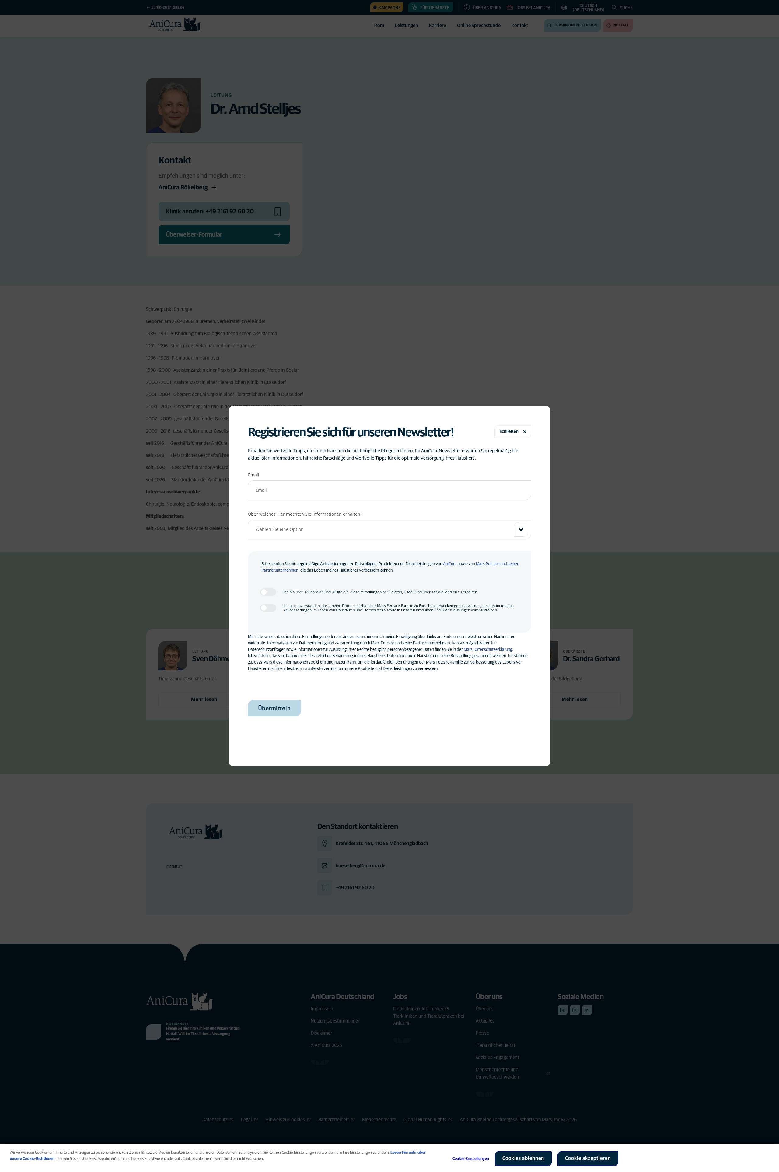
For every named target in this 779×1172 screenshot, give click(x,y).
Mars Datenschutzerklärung (488, 649)
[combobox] (389, 529)
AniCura (450, 564)
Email (253, 475)
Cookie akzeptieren (588, 1158)
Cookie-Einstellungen (470, 1159)
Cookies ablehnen (523, 1158)
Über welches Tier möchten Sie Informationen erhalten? (305, 514)
